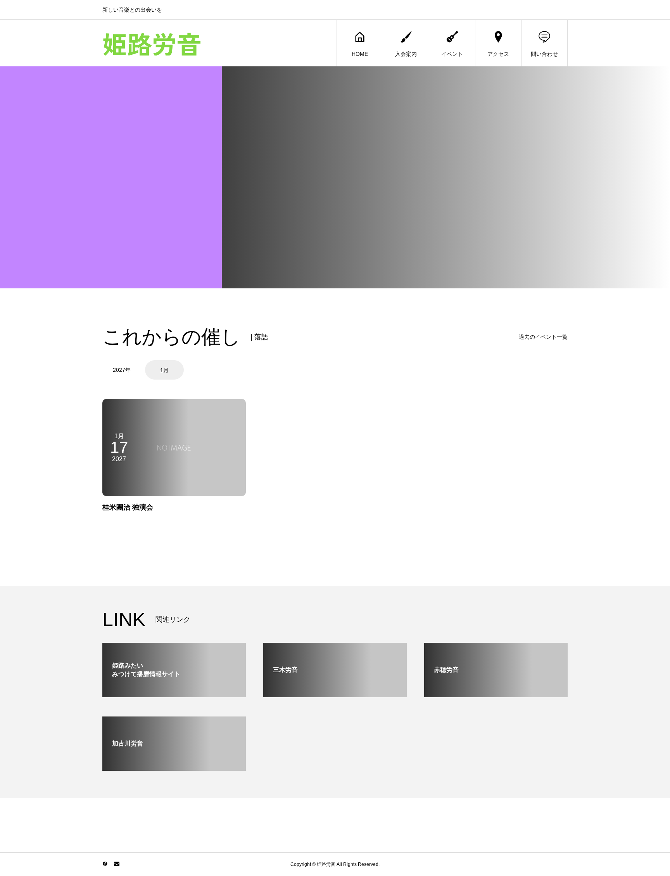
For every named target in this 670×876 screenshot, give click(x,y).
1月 (164, 370)
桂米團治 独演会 (127, 507)
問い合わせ (544, 54)
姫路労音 (152, 43)
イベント (452, 54)
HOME (360, 54)
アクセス (498, 54)
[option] (122, 370)
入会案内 (406, 54)
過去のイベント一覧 (543, 337)
